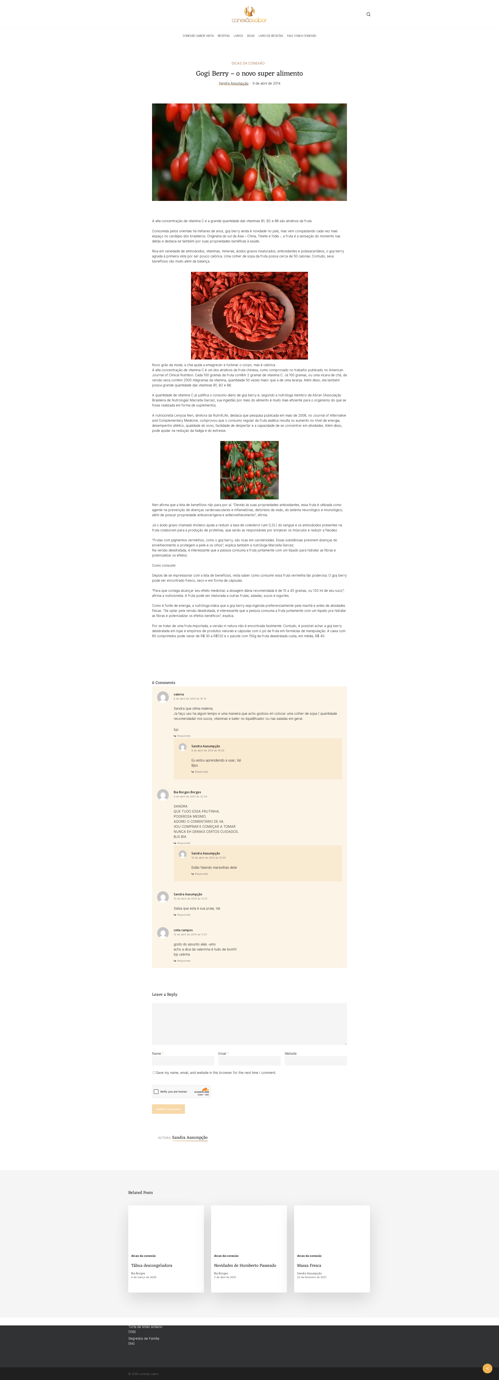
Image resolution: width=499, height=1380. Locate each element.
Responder (184, 735)
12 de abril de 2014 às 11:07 (190, 934)
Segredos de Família (143, 1338)
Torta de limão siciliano (145, 1327)
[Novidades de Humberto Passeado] (249, 1249)
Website (291, 1054)
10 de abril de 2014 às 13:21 (190, 898)
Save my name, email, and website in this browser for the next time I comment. (216, 1073)
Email (223, 1054)
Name (158, 1054)
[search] (368, 14)
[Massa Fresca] (332, 1249)
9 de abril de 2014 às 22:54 (190, 796)
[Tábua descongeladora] (166, 1249)
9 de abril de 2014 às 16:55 (207, 750)
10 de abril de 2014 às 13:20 (208, 857)
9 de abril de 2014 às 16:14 (190, 698)
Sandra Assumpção (234, 83)
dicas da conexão (248, 63)
